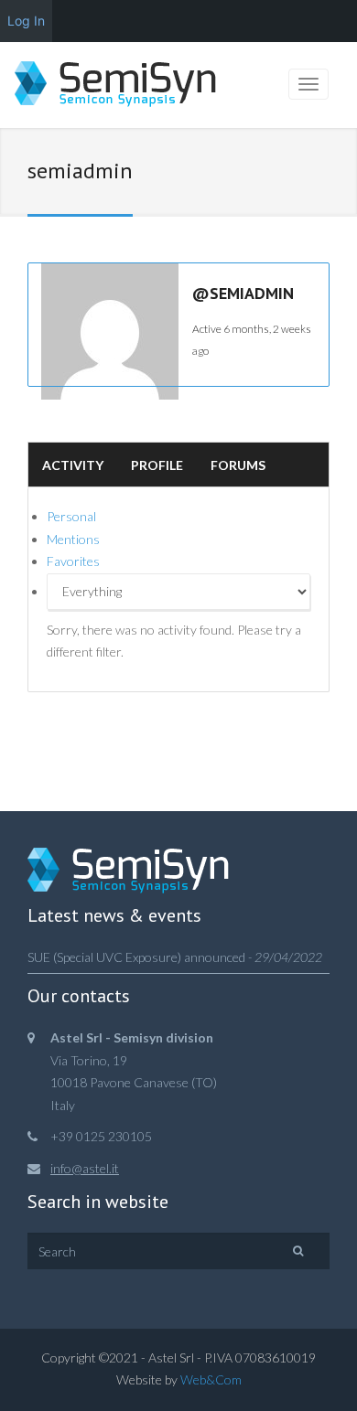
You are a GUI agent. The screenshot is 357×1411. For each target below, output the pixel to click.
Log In (26, 20)
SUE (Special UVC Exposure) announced (136, 957)
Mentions (73, 539)
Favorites (73, 561)
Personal (71, 516)
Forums (238, 465)
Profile (157, 465)
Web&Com (211, 1379)
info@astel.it (84, 1168)
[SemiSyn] (115, 86)
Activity (72, 465)
